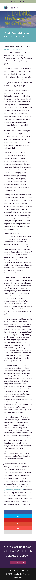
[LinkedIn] (23, 2)
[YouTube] (21, 2)
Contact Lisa (18, 562)
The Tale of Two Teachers (13, 49)
